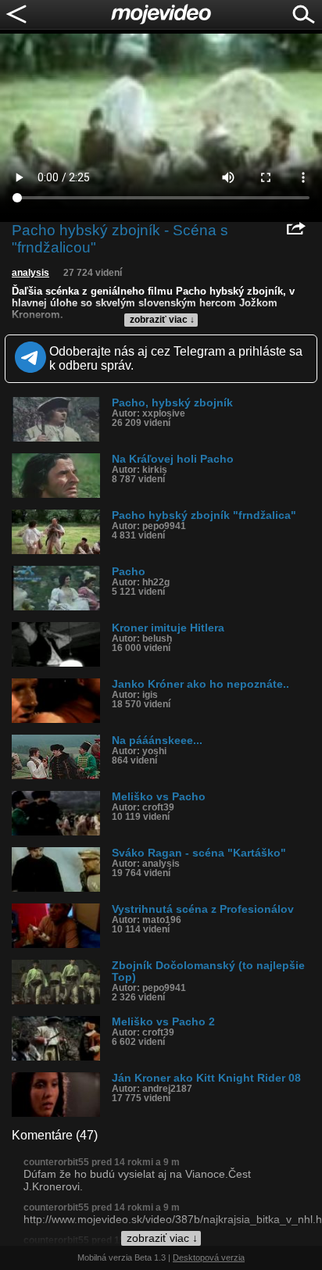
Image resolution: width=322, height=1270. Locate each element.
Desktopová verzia (209, 1257)
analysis (30, 272)
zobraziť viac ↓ (162, 319)
